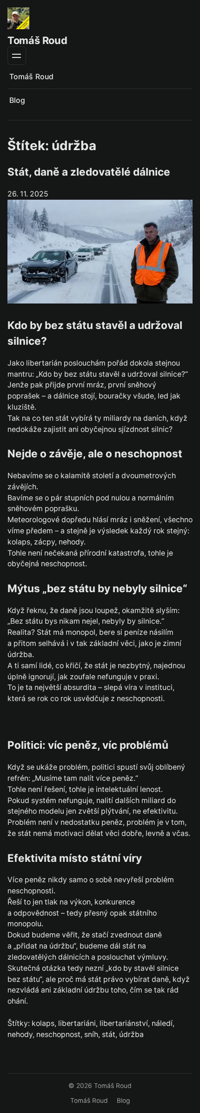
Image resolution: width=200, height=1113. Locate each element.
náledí (162, 1023)
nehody (20, 1034)
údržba (131, 1034)
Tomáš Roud (37, 40)
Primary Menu (16, 55)
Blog (17, 100)
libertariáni (77, 1023)
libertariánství (124, 1023)
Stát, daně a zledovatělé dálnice (88, 171)
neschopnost (58, 1034)
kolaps (43, 1023)
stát (108, 1034)
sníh (91, 1034)
